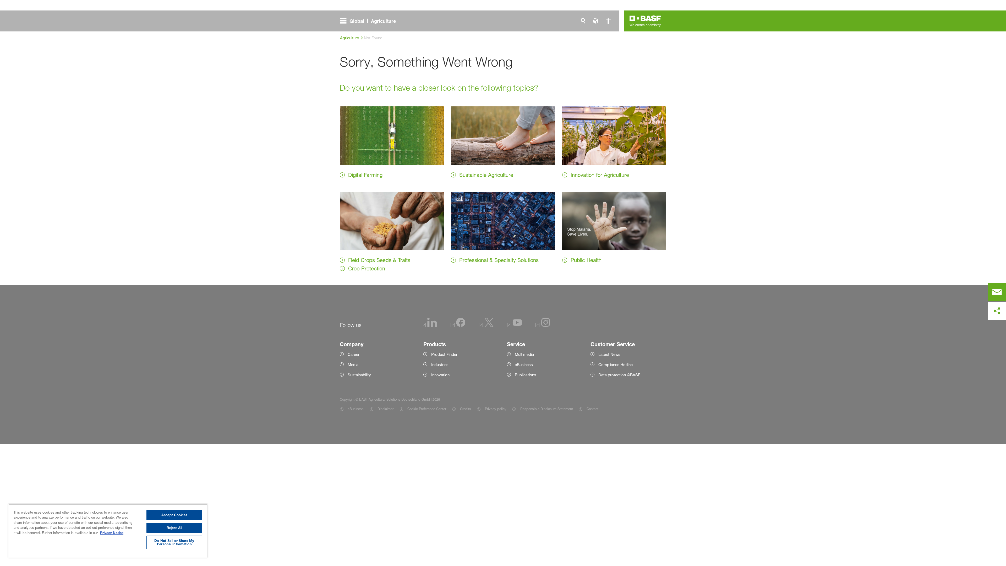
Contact (592, 409)
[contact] (997, 292)
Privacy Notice (111, 533)
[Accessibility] (608, 21)
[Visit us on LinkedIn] (429, 325)
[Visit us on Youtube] (514, 325)
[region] (107, 531)
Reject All (174, 528)
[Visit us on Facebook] (458, 325)
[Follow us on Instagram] (542, 325)
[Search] (583, 21)
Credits (465, 409)
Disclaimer (385, 409)
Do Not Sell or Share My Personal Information (174, 542)
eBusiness (356, 409)
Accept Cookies (174, 515)
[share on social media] (997, 311)
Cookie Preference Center (426, 409)
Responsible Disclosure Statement (546, 409)
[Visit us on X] (486, 325)
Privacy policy (495, 409)
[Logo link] (645, 21)
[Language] (595, 21)
